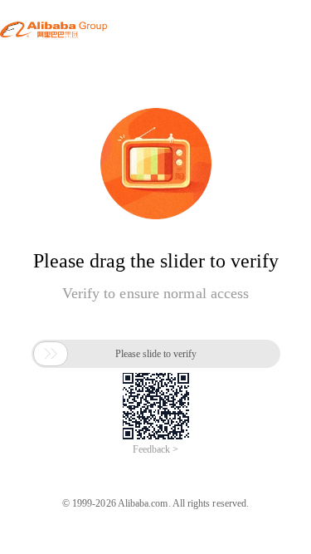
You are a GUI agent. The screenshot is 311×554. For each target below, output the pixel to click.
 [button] (50, 354)
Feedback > (155, 449)
